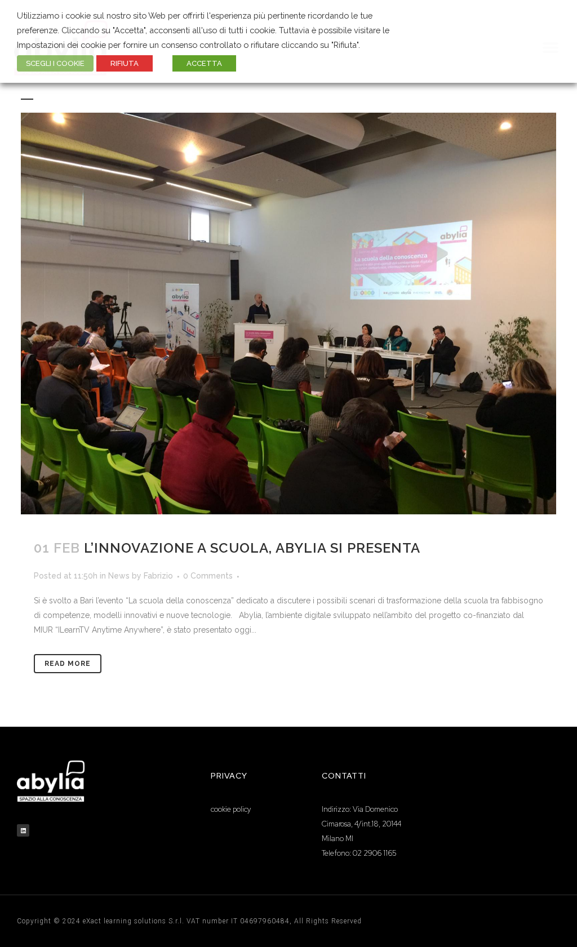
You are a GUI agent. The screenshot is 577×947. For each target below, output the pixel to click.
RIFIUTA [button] (124, 63)
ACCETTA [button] (204, 63)
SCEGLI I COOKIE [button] (55, 63)
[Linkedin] (23, 830)
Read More (68, 664)
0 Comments (208, 575)
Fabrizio (158, 575)
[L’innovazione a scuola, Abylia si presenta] (288, 313)
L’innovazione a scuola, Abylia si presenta (252, 548)
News (119, 575)
